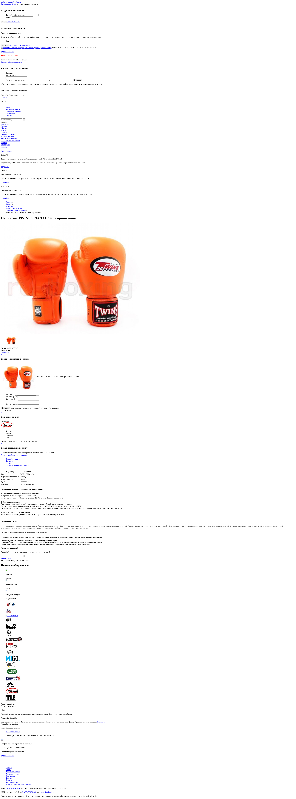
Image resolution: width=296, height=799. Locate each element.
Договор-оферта (12, 782)
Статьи (8, 770)
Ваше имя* (10, 394)
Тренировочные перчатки (16, 210)
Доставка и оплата (13, 109)
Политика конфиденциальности (18, 784)
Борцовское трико (8, 136)
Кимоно (4, 126)
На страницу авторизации (19, 45)
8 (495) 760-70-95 (7, 52)
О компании (10, 113)
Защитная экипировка (9, 139)
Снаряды (4, 147)
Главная (9, 202)
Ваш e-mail (10, 399)
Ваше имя (9, 73)
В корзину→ (6, 455)
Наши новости (6, 151)
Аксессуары (5, 145)
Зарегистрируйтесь (8, 4)
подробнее (5, 167)
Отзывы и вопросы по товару (17, 465)
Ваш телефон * (11, 75)
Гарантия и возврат (13, 111)
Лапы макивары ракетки (10, 141)
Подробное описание (14, 459)
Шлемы (4, 128)
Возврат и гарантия (13, 774)
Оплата (8, 463)
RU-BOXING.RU (13, 788)
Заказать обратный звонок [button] (11, 62)
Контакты (9, 116)
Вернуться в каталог (19, 455)
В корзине (5, 97)
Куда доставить (12, 404)
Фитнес (4, 143)
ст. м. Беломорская (13, 732)
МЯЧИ (3, 130)
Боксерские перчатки (14, 208)
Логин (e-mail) (11, 15)
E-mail (8, 41)
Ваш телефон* (11, 397)
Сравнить (5, 352)
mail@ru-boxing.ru (48, 792)
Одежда (4, 132)
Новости (9, 780)
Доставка (9, 461)
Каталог (9, 107)
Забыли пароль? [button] (13, 22)
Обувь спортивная (8, 134)
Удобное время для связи (15, 80)
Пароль (8, 17)
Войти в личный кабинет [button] (11, 2)
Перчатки (5, 124)
